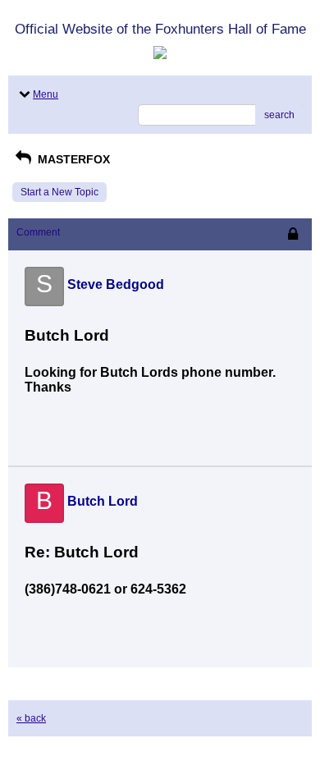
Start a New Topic (59, 192)
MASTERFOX (72, 159)
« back (31, 718)
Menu (45, 94)
